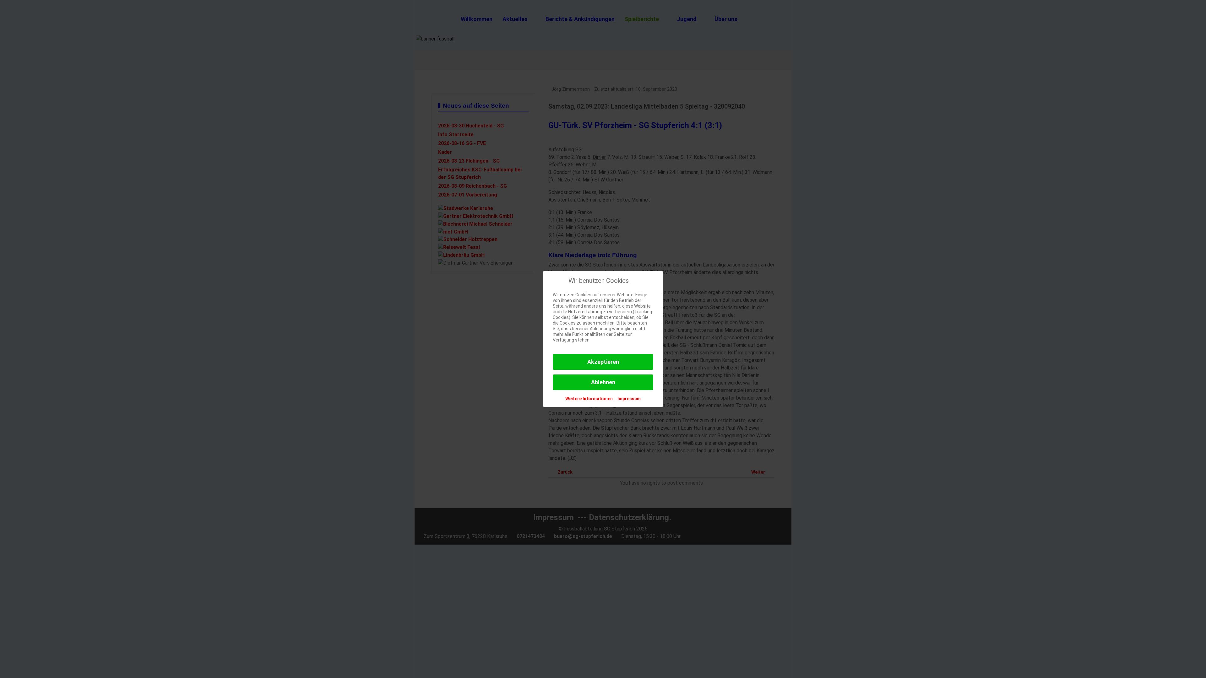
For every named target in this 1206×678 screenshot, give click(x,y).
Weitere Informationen (589, 398)
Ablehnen (603, 382)
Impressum (629, 398)
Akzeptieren (603, 361)
